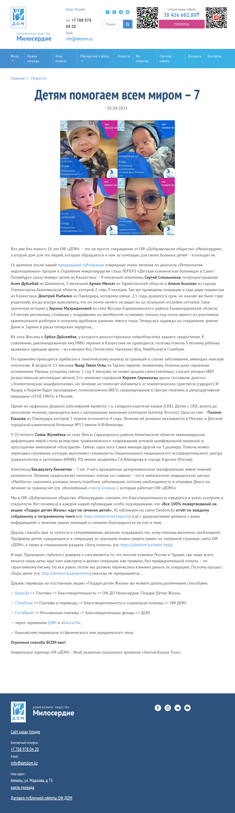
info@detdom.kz (79, 39)
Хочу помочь (61, 58)
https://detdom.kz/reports (106, 516)
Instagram (114, 12)
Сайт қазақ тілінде (25, 732)
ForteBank (24, 612)
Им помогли (142, 58)
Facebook (108, 12)
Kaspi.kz (22, 593)
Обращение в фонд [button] (94, 56)
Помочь (181, 24)
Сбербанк (24, 602)
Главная (18, 78)
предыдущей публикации (81, 264)
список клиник (101, 487)
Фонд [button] (15, 56)
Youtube (128, 12)
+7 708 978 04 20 (25, 749)
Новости (124, 56)
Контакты (214, 56)
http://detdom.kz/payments (66, 573)
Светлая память (166, 58)
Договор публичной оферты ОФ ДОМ (41, 798)
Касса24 (70, 622)
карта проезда (22, 787)
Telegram (121, 12)
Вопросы (195, 56)
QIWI (52, 622)
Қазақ (69, 9)
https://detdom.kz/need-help (145, 544)
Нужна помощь (33, 58)
